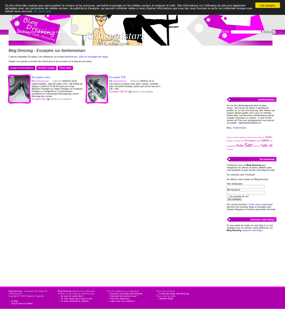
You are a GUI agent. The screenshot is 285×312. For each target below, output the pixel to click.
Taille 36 (257, 146)
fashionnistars (71, 56)
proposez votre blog (252, 230)
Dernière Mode (166, 298)
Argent (229, 137)
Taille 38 (123, 91)
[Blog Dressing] (33, 17)
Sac (248, 145)
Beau (256, 137)
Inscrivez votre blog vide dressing (126, 293)
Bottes (269, 137)
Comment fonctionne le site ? (124, 296)
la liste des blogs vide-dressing (174, 293)
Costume (237, 141)
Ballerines (243, 137)
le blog (14, 301)
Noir (44, 99)
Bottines (230, 141)
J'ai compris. (268, 5)
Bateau (250, 137)
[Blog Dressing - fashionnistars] (182, 26)
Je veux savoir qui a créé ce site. (77, 298)
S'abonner (57, 81)
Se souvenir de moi (239, 196)
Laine (265, 140)
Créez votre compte (258, 204)
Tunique (230, 149)
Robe (240, 145)
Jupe (258, 141)
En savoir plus (42, 11)
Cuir (242, 141)
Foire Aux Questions (119, 298)
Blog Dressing (15, 291)
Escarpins (36, 99)
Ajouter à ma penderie (60, 99)
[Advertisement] (251, 69)
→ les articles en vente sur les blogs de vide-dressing (40, 32)
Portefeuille (231, 146)
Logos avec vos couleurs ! (122, 301)
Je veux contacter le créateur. (75, 301)
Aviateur (236, 137)
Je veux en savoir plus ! (72, 296)
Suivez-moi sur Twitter (22, 303)
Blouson (262, 137)
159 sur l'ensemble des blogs (93, 56)
